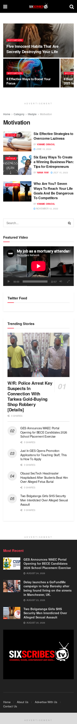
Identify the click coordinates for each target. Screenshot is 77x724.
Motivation (15, 40)
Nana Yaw (43, 172)
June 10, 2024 (43, 149)
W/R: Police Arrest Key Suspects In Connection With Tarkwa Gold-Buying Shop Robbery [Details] (29, 396)
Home (6, 114)
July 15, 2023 (60, 172)
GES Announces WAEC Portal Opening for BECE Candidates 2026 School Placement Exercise (43, 432)
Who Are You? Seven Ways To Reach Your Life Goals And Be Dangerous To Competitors (54, 190)
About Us (22, 702)
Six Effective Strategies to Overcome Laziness (53, 136)
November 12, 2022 (47, 208)
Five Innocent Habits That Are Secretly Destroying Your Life (32, 49)
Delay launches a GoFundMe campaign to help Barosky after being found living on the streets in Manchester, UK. (48, 588)
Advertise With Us (46, 702)
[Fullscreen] (68, 281)
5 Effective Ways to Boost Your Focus (28, 81)
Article (11, 135)
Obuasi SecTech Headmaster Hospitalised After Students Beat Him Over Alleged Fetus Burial (44, 477)
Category (19, 114)
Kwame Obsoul (46, 144)
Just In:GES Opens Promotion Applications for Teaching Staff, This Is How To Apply (43, 454)
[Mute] (61, 281)
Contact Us (10, 706)
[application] (38, 266)
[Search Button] (69, 223)
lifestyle (32, 114)
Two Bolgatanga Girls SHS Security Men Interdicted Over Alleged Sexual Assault (44, 500)
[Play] (9, 281)
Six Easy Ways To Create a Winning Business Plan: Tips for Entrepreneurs (54, 162)
